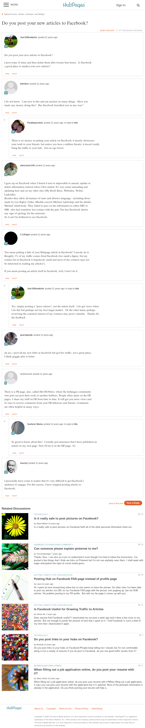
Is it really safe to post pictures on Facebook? (66, 518)
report (14, 74)
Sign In (120, 5)
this (76, 123)
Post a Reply (133, 503)
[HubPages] (74, 5)
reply (7, 74)
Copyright (51, 708)
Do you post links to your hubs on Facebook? (66, 639)
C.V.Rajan (25, 234)
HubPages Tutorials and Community (53, 545)
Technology (41, 514)
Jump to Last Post (107, 30)
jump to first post (116, 503)
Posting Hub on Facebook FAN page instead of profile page (75, 579)
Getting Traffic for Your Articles (53, 575)
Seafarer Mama (35, 424)
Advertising (97, 708)
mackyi (24, 463)
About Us (38, 708)
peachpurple (26, 335)
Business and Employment (48, 666)
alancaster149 (27, 165)
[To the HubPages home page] (14, 708)
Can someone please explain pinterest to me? (66, 548)
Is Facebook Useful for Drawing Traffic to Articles (68, 609)
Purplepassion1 (35, 123)
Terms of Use (65, 708)
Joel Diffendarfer (28, 37)
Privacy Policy (81, 708)
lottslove (24, 84)
